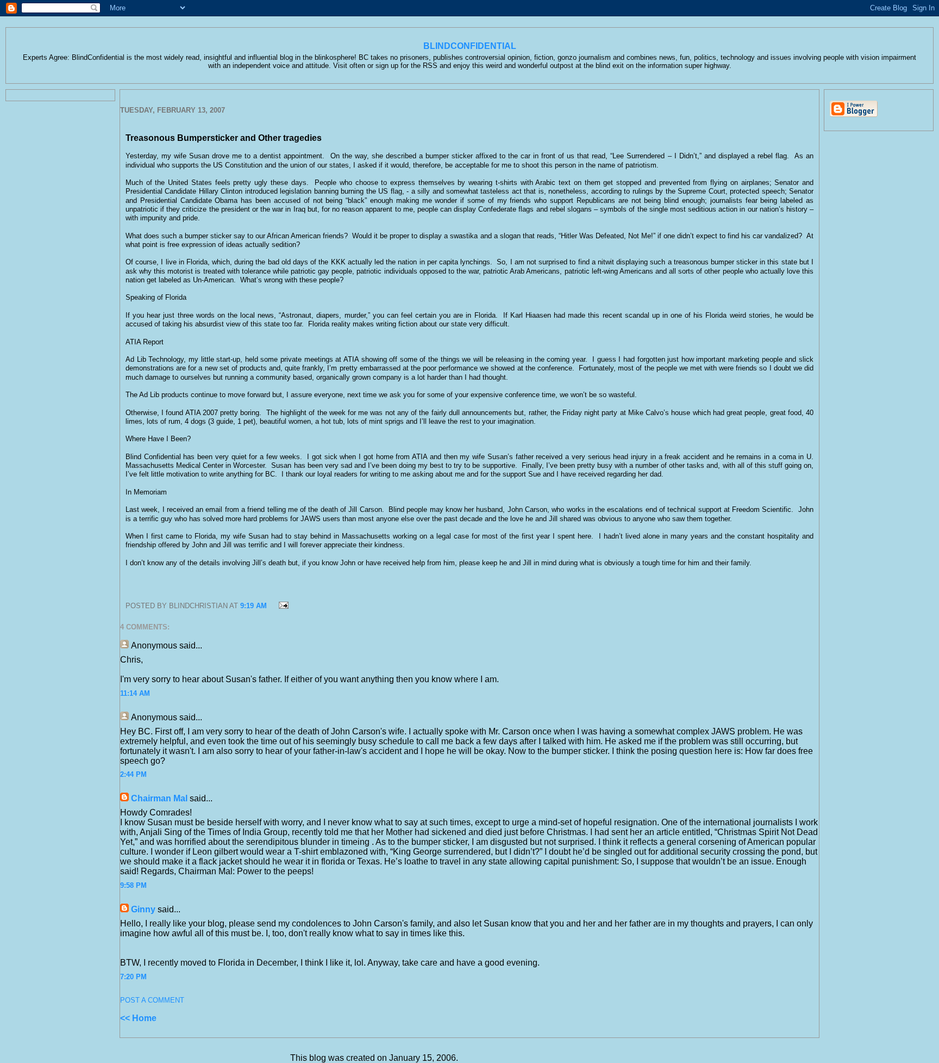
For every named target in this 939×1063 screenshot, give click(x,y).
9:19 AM (253, 606)
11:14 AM (135, 693)
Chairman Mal (159, 798)
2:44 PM (133, 774)
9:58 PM (133, 885)
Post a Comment (152, 1000)
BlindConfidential (469, 46)
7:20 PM (133, 977)
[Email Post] (282, 606)
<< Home (138, 1018)
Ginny (143, 909)
